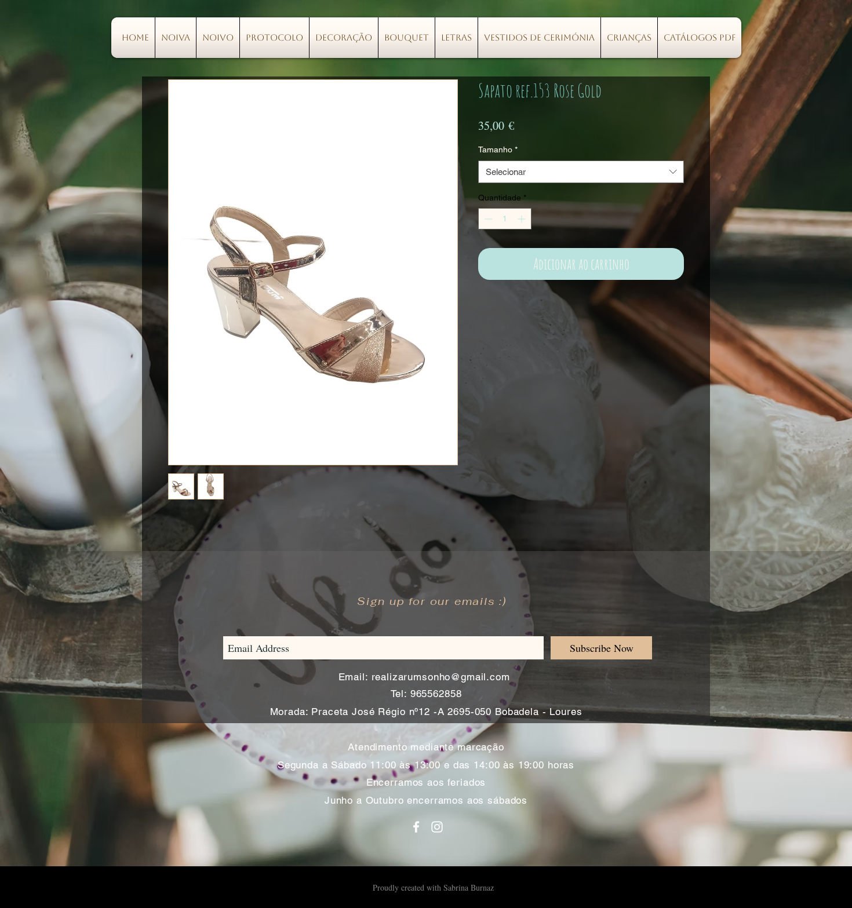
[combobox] (581, 172)
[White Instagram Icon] (437, 826)
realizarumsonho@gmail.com (441, 677)
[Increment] (522, 219)
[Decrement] (487, 219)
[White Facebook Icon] (416, 826)
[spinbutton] (504, 219)
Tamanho (498, 149)
